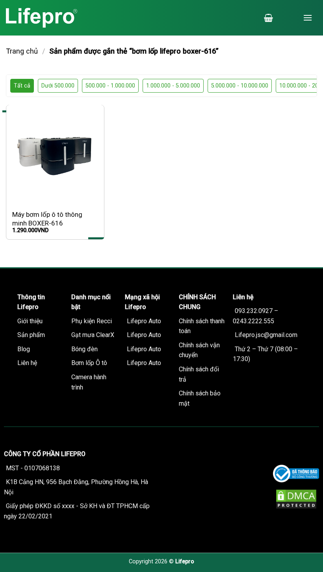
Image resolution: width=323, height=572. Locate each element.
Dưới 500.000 (57, 85)
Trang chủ (22, 51)
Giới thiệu (30, 321)
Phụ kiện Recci (91, 321)
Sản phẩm (31, 335)
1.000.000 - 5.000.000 (173, 85)
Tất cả (22, 85)
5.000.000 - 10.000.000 (239, 85)
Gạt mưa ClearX (92, 335)
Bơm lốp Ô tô (89, 363)
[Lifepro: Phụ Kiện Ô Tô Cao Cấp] (55, 17)
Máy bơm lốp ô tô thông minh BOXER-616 (47, 219)
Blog (23, 349)
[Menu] (307, 17)
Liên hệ (27, 363)
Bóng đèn (84, 349)
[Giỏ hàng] (268, 17)
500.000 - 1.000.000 (110, 85)
